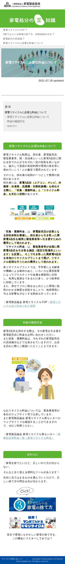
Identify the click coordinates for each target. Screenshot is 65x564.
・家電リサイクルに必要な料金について (27, 117)
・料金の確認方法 (15, 121)
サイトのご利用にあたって (12, 559)
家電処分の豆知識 (12, 38)
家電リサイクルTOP (14, 30)
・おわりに (11, 126)
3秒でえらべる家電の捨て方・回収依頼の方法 (27, 34)
